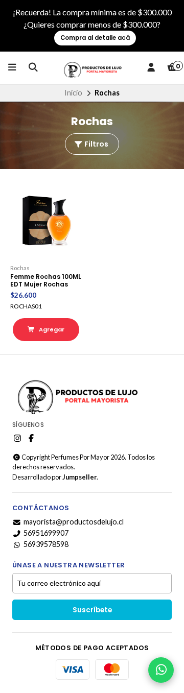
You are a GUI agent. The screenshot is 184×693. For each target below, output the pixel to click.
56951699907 (46, 533)
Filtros (95, 144)
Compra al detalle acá (95, 38)
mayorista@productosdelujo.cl (74, 521)
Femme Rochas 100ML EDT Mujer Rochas (45, 280)
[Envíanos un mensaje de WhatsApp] (161, 670)
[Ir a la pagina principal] (92, 68)
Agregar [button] (50, 329)
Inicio (73, 92)
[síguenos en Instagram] (17, 438)
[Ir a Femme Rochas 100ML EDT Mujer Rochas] (46, 221)
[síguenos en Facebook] (31, 438)
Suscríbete (92, 610)
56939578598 (46, 544)
